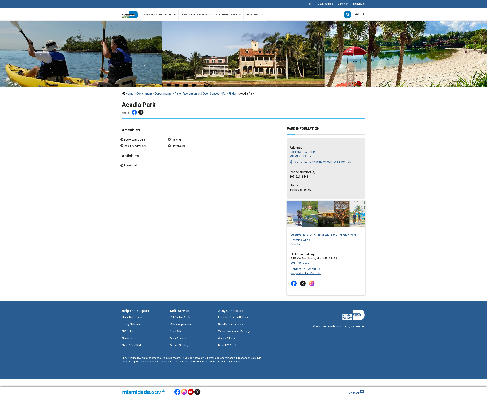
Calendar (343, 3)
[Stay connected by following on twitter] (303, 283)
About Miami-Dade (132, 345)
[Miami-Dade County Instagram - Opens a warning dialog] (184, 394)
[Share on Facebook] (134, 112)
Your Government (226, 14)
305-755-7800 (300, 262)
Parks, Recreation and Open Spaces (197, 93)
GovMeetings (325, 3)
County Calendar (227, 338)
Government (144, 93)
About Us (314, 269)
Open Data (175, 331)
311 (311, 3)
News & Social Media (194, 14)
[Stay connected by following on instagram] (312, 283)
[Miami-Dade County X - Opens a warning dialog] (197, 394)
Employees (253, 14)
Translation (359, 3)
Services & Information (158, 14)
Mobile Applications (181, 324)
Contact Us (298, 269)
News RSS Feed (227, 345)
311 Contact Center (180, 317)
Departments (163, 93)
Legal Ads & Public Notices (233, 317)
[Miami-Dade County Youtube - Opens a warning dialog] (190, 394)
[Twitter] (141, 112)
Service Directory (179, 345)
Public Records (178, 338)
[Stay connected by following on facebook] (294, 283)
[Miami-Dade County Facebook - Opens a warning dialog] (177, 394)
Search (348, 15)
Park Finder (229, 93)
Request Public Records (306, 273)
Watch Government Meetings (234, 331)
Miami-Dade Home (132, 317)
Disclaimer (127, 338)
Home (129, 93)
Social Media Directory (230, 324)
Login (361, 14)
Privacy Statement (131, 324)
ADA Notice (128, 331)
